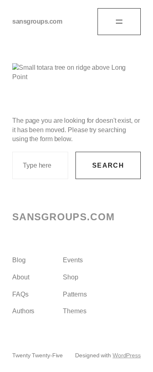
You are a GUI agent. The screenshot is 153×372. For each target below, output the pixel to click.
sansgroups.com (37, 21)
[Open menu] (119, 21)
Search (108, 165)
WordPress (127, 355)
